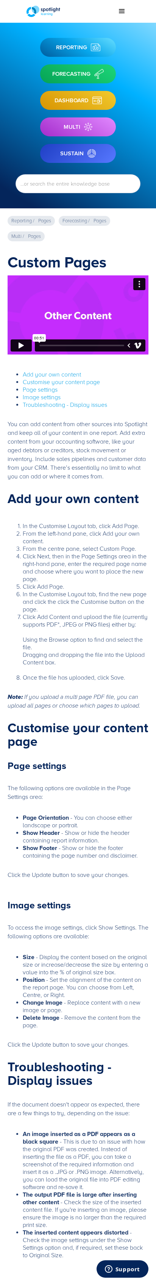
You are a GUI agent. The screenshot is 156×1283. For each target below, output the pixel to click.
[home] (67, 11)
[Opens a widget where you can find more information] (122, 1269)
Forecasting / (76, 221)
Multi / (17, 236)
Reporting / (22, 221)
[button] (122, 11)
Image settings (42, 397)
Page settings (40, 390)
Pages (44, 221)
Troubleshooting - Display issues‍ (65, 405)
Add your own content (52, 374)
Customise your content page (61, 382)
